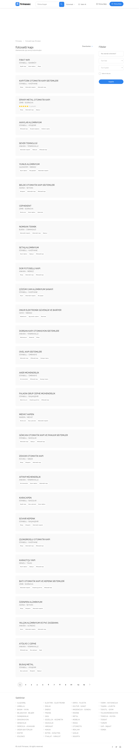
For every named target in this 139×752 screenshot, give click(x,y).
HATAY (21, 313)
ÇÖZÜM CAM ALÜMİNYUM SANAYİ (36, 289)
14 (78, 684)
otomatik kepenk (31, 87)
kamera (44, 316)
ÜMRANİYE (33, 355)
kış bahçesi (34, 650)
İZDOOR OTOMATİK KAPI (31, 456)
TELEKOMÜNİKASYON (109, 713)
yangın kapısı (45, 358)
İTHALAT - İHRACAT (53, 736)
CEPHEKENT (25, 206)
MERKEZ (33, 167)
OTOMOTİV (77, 726)
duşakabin (33, 170)
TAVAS (29, 563)
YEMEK (103, 730)
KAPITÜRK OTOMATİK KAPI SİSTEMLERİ (38, 81)
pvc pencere (32, 420)
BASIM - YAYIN (22, 710)
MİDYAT (30, 417)
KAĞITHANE (33, 84)
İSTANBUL (23, 63)
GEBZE (30, 459)
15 (84, 684)
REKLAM (76, 730)
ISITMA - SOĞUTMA (52, 733)
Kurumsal (69, 4)
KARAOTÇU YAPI (27, 560)
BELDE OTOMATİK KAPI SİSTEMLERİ (37, 185)
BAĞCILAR (32, 438)
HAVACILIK (49, 723)
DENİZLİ (22, 563)
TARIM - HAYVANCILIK (109, 703)
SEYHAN (30, 188)
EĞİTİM (20, 733)
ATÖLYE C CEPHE (27, 643)
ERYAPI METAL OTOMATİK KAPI (34, 100)
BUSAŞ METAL (26, 664)
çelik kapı (23, 66)
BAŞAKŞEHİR (33, 396)
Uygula (111, 82)
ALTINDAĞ (31, 626)
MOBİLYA (76, 720)
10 (71, 684)
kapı (40, 66)
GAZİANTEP (23, 167)
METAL (75, 716)
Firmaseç (19, 41)
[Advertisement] (69, 23)
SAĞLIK (75, 733)
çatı (41, 650)
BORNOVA (29, 103)
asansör (32, 337)
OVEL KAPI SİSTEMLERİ (30, 352)
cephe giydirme (34, 400)
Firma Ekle (117, 4)
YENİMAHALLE (32, 146)
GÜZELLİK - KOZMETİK (54, 720)
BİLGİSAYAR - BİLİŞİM (25, 713)
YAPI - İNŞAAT (105, 726)
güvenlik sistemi (34, 316)
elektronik (23, 316)
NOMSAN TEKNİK (27, 226)
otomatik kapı (42, 87)
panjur (38, 110)
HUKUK (48, 730)
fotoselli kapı (24, 129)
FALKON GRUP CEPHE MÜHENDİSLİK (37, 393)
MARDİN (22, 417)
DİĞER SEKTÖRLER (24, 730)
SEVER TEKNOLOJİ (28, 143)
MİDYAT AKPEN (26, 414)
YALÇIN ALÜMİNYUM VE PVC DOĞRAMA (38, 623)
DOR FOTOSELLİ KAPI (29, 268)
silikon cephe (46, 129)
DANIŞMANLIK (22, 716)
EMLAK (48, 706)
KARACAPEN (25, 498)
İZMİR (21, 103)
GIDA (47, 716)
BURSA (22, 230)
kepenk (23, 191)
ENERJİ (47, 710)
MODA (75, 723)
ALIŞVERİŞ (21, 703)
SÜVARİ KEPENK (27, 518)
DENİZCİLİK (21, 723)
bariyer (35, 149)
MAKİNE (76, 713)
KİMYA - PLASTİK (79, 703)
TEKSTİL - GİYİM (106, 710)
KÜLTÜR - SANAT (79, 706)
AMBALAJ (21, 706)
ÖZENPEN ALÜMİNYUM (30, 602)
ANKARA (22, 146)
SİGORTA (76, 736)
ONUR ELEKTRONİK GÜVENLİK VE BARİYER (40, 310)
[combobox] (111, 60)
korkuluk (23, 212)
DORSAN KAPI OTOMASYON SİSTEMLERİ (39, 331)
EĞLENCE (21, 736)
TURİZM (103, 723)
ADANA (22, 188)
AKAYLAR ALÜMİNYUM (30, 122)
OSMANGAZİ (31, 230)
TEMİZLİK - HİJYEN (107, 716)
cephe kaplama (35, 129)
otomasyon (24, 337)
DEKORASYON (23, 720)
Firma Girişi (102, 4)
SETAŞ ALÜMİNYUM (29, 247)
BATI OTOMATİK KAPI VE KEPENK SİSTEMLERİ (41, 581)
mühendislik (24, 379)
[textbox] (111, 60)
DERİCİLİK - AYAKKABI (26, 726)
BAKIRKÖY (32, 63)
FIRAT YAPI (24, 60)
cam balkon (32, 66)
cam (22, 295)
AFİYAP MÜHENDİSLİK (30, 477)
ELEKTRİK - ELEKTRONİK (55, 703)
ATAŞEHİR (32, 125)
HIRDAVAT (49, 726)
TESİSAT (103, 720)
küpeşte (41, 295)
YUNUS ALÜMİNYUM (29, 164)
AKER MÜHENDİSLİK (29, 372)
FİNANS (48, 713)
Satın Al (83, 4)
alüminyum (24, 400)
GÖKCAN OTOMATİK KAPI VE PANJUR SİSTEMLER (43, 435)
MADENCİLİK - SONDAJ (82, 710)
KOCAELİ (22, 459)
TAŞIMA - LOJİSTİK (107, 706)
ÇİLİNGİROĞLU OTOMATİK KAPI (34, 539)
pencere (40, 212)
